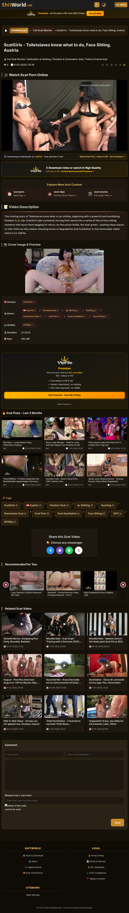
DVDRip (27, 325)
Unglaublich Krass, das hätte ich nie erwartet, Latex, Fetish (106, 722)
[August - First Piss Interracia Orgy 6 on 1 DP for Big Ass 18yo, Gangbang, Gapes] (22, 665)
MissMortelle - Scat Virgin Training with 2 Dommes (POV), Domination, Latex (63, 640)
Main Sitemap (32, 895)
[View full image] (64, 271)
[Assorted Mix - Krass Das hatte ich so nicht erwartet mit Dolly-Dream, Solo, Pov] (64, 665)
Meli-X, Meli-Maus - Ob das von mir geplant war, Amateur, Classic (21, 722)
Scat (17, 220)
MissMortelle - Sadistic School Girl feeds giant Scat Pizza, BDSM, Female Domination (107, 640)
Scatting (90, 310)
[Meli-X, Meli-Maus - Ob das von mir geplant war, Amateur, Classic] (22, 706)
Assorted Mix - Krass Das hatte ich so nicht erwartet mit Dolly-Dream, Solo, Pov (62, 681)
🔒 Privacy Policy (96, 855)
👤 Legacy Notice (33, 867)
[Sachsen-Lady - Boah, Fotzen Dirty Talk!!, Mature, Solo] (64, 465)
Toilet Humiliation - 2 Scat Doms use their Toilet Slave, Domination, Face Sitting (63, 723)
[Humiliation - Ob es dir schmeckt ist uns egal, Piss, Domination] (107, 665)
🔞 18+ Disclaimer (96, 867)
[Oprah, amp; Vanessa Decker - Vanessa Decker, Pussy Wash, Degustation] (107, 465)
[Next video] (123, 585)
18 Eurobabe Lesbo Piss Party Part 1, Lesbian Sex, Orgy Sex (104, 443)
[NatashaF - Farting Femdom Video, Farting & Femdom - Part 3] (63, 580)
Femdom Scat (49, 310)
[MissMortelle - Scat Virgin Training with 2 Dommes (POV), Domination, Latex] (64, 624)
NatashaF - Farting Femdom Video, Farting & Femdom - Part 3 (63, 593)
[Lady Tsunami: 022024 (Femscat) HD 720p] (27, 580)
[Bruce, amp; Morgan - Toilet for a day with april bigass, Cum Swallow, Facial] (64, 428)
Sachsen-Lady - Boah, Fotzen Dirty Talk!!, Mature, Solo (62, 480)
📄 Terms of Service (96, 861)
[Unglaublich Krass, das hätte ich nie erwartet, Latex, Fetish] (107, 706)
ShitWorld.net (19, 30)
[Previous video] (6, 585)
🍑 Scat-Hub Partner (33, 873)
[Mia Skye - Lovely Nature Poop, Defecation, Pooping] (22, 428)
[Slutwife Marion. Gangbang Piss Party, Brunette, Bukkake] (22, 624)
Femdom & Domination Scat (68, 59)
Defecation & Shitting (39, 59)
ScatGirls (27, 302)
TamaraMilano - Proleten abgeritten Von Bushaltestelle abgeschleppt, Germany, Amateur (21, 480)
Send (117, 822)
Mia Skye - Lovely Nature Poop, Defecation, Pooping (17, 443)
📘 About (32, 861)
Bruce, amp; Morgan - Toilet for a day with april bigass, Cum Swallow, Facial (63, 443)
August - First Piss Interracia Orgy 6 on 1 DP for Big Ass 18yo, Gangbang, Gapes (21, 681)
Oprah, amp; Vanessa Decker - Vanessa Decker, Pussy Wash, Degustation (105, 480)
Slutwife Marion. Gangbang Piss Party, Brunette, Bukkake (21, 640)
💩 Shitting (71, 310)
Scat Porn (53, 316)
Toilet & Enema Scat (96, 59)
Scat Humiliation (75, 316)
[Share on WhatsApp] (69, 550)
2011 (116, 513)
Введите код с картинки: (18, 795)
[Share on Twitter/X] (78, 550)
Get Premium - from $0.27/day (64, 395)
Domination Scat (31, 316)
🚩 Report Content (96, 878)
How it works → (64, 404)
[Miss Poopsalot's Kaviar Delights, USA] (100, 580)
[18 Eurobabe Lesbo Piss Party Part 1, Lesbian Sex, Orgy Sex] (107, 428)
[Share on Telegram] (50, 550)
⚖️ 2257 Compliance (96, 873)
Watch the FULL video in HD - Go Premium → (102, 156)
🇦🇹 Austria (28, 310)
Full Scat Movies (42, 30)
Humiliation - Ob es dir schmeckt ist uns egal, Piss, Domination (106, 681)
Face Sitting (99, 316)
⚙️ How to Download (33, 855)
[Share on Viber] (60, 550)
